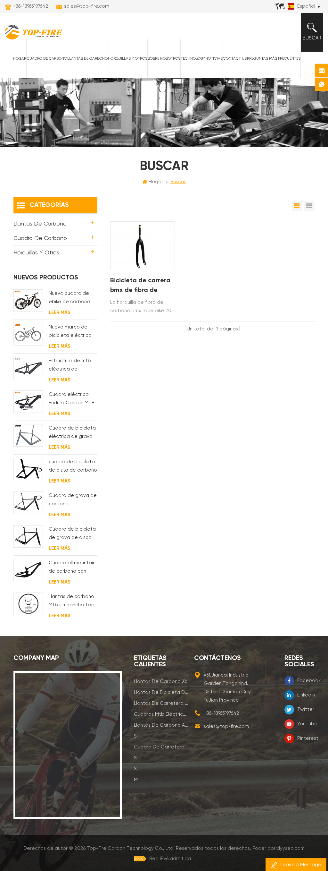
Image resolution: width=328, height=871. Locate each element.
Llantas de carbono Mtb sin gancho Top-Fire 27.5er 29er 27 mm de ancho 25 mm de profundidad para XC (73, 601)
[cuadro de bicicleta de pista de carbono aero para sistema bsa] (28, 469)
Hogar (19, 59)
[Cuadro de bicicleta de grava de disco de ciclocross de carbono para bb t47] (28, 536)
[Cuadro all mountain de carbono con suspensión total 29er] (28, 570)
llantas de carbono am (161, 725)
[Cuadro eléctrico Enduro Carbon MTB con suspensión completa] (28, 401)
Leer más (59, 312)
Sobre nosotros (164, 59)
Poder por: (278, 848)
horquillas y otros (127, 59)
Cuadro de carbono (47, 59)
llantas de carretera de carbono (161, 703)
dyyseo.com (291, 848)
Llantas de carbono (87, 59)
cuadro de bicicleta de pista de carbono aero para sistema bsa (73, 466)
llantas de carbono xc (160, 681)
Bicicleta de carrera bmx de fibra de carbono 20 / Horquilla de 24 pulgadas (140, 286)
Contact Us (235, 59)
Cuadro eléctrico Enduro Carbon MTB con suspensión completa (71, 399)
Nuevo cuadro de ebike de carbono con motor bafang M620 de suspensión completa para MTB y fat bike (72, 298)
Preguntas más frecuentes (273, 59)
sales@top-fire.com (86, 6)
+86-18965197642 (30, 6)
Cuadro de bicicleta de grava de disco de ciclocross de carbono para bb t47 (72, 534)
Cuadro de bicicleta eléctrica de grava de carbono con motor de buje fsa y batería (72, 433)
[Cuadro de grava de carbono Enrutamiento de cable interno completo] (28, 502)
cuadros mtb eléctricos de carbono (161, 714)
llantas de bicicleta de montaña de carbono (161, 692)
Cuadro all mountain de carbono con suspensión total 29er (72, 568)
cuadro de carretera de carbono (161, 747)
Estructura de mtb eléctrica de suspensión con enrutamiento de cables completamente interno (70, 365)
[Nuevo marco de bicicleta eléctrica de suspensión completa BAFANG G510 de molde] (28, 334)
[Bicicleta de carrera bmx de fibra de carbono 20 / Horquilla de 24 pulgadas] (142, 245)
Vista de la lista (309, 206)
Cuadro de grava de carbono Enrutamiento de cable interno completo (73, 500)
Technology (193, 59)
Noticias (214, 59)
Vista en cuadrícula (297, 206)
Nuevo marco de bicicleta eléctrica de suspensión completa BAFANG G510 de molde (70, 332)
